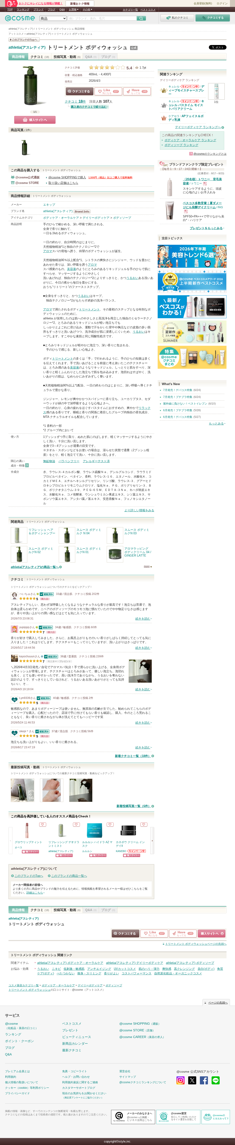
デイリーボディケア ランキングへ (198, 127)
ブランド (39, 9)
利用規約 (10, 1076)
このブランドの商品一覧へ (69, 876)
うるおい (132, 278)
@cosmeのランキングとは (210, 153)
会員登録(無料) (203, 3)
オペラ (18, 847)
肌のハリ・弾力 (149, 969)
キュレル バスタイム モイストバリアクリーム (186, 104)
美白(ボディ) (206, 969)
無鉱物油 (49, 461)
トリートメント (89, 309)
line (216, 1080)
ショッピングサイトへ (30, 851)
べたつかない (66, 973)
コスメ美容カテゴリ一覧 (23, 985)
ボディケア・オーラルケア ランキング (190, 140)
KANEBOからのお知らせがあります (136, 851)
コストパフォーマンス (136, 973)
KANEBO (121, 851)
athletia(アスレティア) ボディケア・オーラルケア (70, 963)
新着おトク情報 (80, 3)
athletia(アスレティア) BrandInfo (83, 211)
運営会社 (124, 1071)
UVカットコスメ (125, 969)
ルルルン (87, 851)
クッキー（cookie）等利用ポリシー (27, 1087)
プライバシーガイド (17, 1093)
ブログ (51, 9)
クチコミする (79, 91)
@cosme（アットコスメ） (88, 989)
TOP (10, 9)
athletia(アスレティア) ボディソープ (190, 963)
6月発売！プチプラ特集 (177, 410)
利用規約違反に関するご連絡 (80, 1082)
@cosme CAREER (142, 1037)
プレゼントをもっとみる (206, 228)
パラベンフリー (69, 461)
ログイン (222, 3)
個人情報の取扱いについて (21, 1082)
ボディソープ (122, 217)
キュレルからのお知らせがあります (189, 86)
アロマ (47, 251)
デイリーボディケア (96, 217)
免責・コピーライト (74, 1071)
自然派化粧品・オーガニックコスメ (178, 973)
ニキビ (56, 969)
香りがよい (111, 973)
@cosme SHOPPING (140, 1023)
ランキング (23, 9)
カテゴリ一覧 (130, 9)
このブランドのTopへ (28, 876)
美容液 (71, 269)
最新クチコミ (71, 1050)
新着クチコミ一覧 (133, 756)
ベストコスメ (148, 9)
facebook (204, 1080)
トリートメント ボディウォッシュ (88, 47)
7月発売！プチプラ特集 (177, 397)
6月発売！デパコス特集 (177, 417)
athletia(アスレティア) (26, 47)
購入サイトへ (35, 120)
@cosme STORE (137, 1030)
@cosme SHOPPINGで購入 (67, 177)
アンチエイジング (99, 969)
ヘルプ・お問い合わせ (76, 1076)
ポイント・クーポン (19, 1041)
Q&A (62, 9)
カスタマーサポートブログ (78, 1087)
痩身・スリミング (89, 973)
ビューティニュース (76, 1037)
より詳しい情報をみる (139, 510)
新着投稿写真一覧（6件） (134, 806)
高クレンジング (184, 969)
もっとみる (216, 423)
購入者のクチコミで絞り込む (89, 106)
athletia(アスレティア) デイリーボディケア (134, 963)
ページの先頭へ (196, 943)
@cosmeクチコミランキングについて (142, 1082)
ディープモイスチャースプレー (186, 90)
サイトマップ (127, 1076)
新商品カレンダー (75, 1043)
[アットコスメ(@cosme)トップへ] (20, 19)
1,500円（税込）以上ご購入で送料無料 (110, 177)
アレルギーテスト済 (96, 461)
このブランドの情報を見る (24, 39)
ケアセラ (173, 116)
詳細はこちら (34, 892)
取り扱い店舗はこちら (63, 183)
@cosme (21, 1026)
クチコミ (40, 57)
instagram (180, 1080)
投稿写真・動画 (67, 57)
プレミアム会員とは (17, 1071)
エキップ (49, 204)
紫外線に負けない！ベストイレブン (185, 403)
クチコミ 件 (75, 101)
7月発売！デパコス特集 (177, 390)
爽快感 (166, 969)
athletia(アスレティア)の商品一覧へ (35, 567)
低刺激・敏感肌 (74, 969)
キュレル (173, 86)
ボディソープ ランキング (181, 145)
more (147, 566)
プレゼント (70, 1030)
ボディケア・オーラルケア (61, 217)
